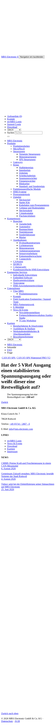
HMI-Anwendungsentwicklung (28, 285)
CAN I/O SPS (9, 357)
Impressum (12, 451)
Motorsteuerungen (27, 157)
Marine (22, 237)
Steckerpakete (25, 210)
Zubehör (17, 197)
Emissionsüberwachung (30, 256)
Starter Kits (24, 202)
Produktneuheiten (21, 146)
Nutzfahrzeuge (26, 232)
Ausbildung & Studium (24, 328)
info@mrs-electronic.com (21, 429)
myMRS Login (14, 121)
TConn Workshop (27, 320)
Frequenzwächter (27, 181)
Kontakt (11, 119)
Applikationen (20, 240)
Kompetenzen (13, 218)
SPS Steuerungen (27, 159)
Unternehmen (13, 288)
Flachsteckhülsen (27, 216)
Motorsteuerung (26, 248)
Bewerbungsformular (23, 336)
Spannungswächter (28, 178)
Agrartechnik (25, 224)
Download (12, 127)
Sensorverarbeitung (28, 253)
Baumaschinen (26, 229)
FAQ (9, 350)
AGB (17, 721)
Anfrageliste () (14, 116)
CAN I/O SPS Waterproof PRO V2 (33, 357)
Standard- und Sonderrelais (32, 186)
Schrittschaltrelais (27, 175)
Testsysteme (18, 283)
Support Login (14, 124)
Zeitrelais (23, 173)
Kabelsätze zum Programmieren (34, 205)
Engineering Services (17, 272)
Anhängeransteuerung (29, 251)
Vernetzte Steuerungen (29, 154)
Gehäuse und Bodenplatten (32, 208)
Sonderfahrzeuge (27, 234)
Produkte (11, 143)
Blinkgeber (24, 183)
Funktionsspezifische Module (27, 189)
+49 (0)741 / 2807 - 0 (20, 424)
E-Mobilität (18, 307)
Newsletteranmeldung (29, 312)
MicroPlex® (19, 149)
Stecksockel (24, 200)
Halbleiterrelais (26, 167)
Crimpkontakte (26, 213)
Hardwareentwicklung (23, 280)
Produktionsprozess (28, 293)
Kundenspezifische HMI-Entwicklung (31, 269)
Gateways (18, 162)
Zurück (4, 402)
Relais (16, 165)
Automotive (24, 226)
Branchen (17, 221)
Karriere (11, 323)
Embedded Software (22, 277)
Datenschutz (7, 721)
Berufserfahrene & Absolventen (28, 326)
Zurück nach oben (9, 713)
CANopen (18, 261)
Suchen (10, 132)
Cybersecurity (19, 267)
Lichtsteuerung (26, 245)
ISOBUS (17, 264)
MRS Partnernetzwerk (23, 304)
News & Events (20, 310)
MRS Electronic (14, 140)
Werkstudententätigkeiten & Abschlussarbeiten (26, 332)
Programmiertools (21, 194)
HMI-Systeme (19, 191)
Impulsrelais (24, 170)
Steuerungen (19, 151)
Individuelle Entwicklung (25, 275)
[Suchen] (8, 136)
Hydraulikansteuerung (29, 242)
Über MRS (18, 291)
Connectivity (25, 259)
